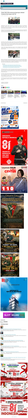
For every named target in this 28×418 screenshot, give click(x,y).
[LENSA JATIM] (7, 3)
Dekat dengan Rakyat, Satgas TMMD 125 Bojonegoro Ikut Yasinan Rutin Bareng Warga (12, 340)
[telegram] (8, 87)
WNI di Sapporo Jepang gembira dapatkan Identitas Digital (8, 334)
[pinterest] (5, 87)
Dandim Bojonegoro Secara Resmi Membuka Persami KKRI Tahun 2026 (11, 67)
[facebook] (1, 87)
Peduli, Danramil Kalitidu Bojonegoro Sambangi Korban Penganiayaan (10, 351)
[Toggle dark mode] (3, 1)
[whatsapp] (7, 87)
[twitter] (3, 87)
